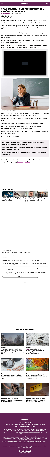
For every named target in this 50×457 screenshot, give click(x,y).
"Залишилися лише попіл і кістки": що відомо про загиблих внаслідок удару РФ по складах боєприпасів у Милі (24, 273)
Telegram (20, 162)
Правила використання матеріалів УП (36, 424)
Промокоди (32, 426)
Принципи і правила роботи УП (22, 426)
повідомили (37, 27)
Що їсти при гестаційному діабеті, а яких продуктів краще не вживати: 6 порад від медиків (24, 256)
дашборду (29, 128)
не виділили (42, 131)
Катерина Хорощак (6, 13)
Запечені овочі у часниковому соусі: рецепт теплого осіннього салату (21, 260)
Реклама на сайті (9, 424)
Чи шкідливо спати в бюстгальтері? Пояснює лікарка (16, 252)
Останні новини (8, 250)
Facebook (27, 162)
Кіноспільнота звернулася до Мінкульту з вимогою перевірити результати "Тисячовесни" (36, 400)
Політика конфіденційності (20, 424)
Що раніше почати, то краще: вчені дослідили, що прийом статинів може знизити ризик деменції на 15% (24, 264)
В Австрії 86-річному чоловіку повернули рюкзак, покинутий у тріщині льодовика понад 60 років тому (24, 268)
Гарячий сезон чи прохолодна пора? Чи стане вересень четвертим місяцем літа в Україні (36, 375)
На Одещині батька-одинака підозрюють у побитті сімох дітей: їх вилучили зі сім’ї (12, 400)
